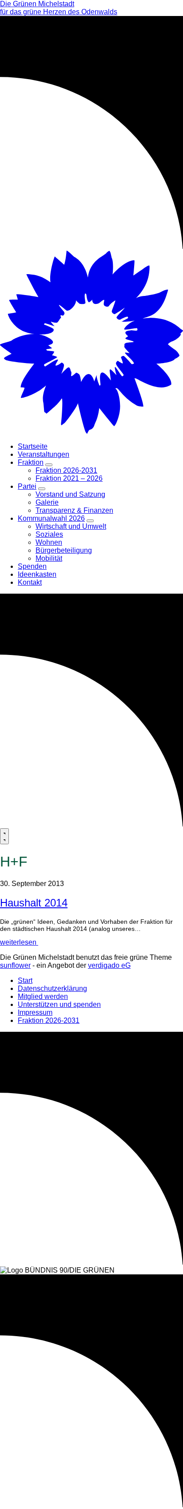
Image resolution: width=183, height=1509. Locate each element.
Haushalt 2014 (34, 903)
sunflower (15, 965)
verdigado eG (109, 965)
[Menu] (4, 836)
